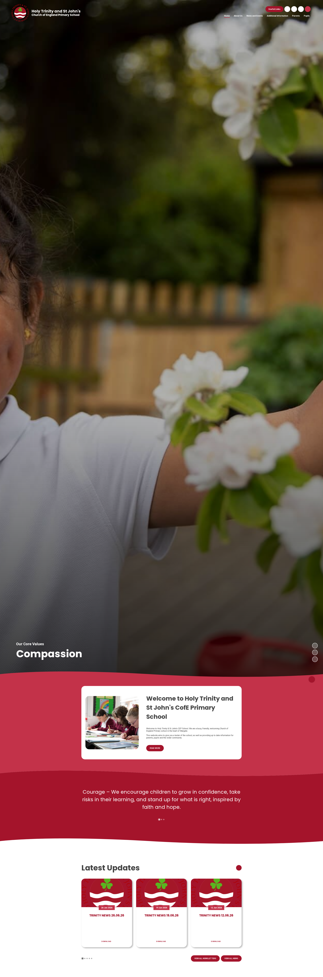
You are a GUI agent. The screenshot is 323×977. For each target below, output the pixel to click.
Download (106, 941)
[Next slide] (315, 645)
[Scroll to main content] (312, 679)
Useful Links (274, 9)
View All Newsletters (205, 958)
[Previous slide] (315, 652)
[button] (159, 819)
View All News (231, 958)
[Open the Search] (308, 9)
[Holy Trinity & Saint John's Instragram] (301, 9)
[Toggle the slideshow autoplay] (315, 659)
